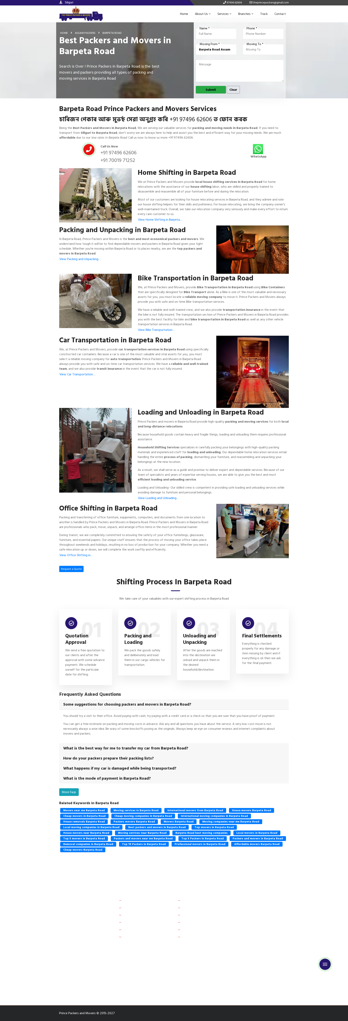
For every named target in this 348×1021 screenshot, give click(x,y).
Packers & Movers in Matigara (258, 976)
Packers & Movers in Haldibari (213, 976)
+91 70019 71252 (117, 160)
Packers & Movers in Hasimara (81, 990)
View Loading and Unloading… (158, 498)
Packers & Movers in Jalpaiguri (164, 968)
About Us (201, 13)
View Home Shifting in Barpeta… (160, 219)
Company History (136, 900)
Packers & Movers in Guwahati (81, 961)
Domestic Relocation (197, 900)
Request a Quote (71, 569)
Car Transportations (196, 914)
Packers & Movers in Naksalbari (164, 983)
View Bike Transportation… (156, 329)
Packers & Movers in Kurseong (210, 983)
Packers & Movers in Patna (124, 961)
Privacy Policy (133, 936)
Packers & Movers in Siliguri (125, 954)
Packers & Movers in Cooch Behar (213, 954)
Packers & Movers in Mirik (122, 983)
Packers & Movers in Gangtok (260, 954)
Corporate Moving (195, 907)
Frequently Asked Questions (143, 914)
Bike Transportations (197, 922)
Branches (244, 13)
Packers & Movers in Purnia (165, 961)
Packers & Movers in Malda (79, 968)
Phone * (251, 28)
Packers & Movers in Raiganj (121, 968)
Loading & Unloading (197, 929)
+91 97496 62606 (191, 119)
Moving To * (254, 44)
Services (223, 13)
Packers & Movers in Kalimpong (256, 983)
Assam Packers (85, 33)
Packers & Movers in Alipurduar (81, 954)
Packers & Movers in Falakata (169, 976)
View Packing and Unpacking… (80, 259)
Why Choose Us (135, 922)
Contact (280, 13)
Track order (132, 929)
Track (264, 13)
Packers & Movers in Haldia (251, 968)
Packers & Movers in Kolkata (253, 961)
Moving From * (210, 44)
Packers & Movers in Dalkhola (209, 968)
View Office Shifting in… (76, 555)
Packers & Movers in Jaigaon (167, 954)
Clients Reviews (134, 907)
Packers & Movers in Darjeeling (81, 976)
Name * (205, 28)
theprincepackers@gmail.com (266, 939)
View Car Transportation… (77, 374)
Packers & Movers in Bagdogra (208, 961)
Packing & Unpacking (197, 936)
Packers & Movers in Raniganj (80, 983)
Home (184, 13)
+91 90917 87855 (259, 929)
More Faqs (69, 792)
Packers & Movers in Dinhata (126, 976)
